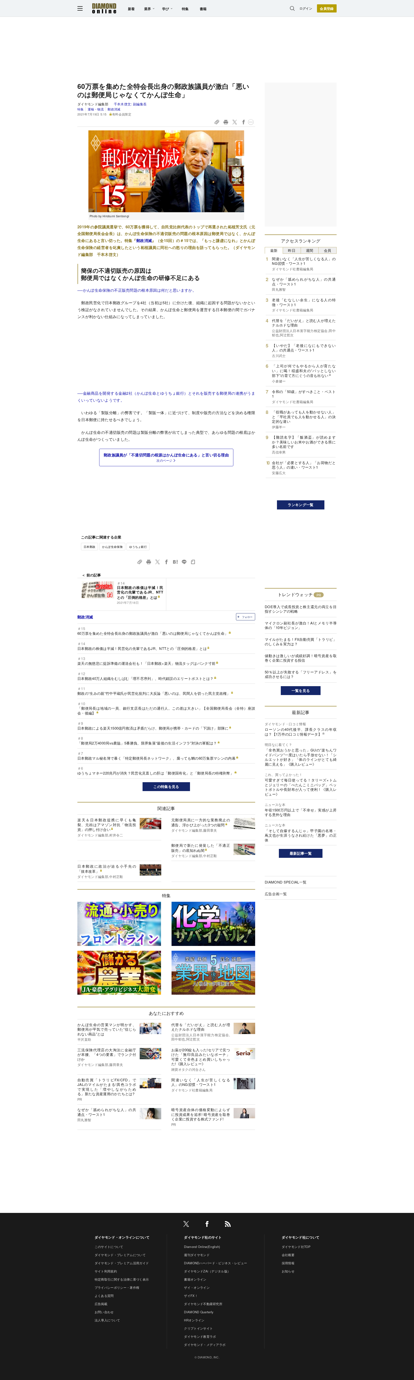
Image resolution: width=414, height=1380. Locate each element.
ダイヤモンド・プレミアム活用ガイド (122, 1263)
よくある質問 (104, 1295)
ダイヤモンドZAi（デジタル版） (207, 1271)
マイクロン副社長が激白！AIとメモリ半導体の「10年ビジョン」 (301, 625)
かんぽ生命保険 (112, 547)
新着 (131, 8)
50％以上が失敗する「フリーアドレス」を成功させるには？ (301, 674)
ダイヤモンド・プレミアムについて (120, 1255)
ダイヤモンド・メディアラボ (204, 1344)
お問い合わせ (104, 1312)
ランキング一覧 (300, 504)
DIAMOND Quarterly (198, 1312)
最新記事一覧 (301, 853)
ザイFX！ (191, 1295)
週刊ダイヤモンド (197, 1255)
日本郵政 (89, 547)
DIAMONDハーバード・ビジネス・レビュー (215, 1263)
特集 (185, 8)
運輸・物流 (96, 109)
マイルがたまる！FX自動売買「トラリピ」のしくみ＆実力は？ (301, 642)
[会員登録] (327, 8)
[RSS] (227, 1224)
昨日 (291, 250)
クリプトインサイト (198, 1328)
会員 (327, 250)
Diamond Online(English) (202, 1246)
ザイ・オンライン (197, 1287)
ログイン (305, 8)
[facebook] (207, 1224)
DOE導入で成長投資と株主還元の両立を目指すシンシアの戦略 (301, 609)
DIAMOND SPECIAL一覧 (285, 881)
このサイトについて (109, 1246)
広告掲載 (101, 1303)
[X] (186, 1224)
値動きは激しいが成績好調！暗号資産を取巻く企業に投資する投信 (301, 658)
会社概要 (288, 1255)
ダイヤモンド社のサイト (203, 1237)
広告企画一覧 (276, 893)
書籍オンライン (195, 1279)
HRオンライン (194, 1320)
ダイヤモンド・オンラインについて (122, 1237)
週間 (309, 250)
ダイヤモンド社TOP (296, 1246)
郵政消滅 (114, 109)
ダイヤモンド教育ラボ (200, 1336)
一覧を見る (301, 690)
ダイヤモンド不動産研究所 (203, 1303)
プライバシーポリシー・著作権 (117, 1287)
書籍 (203, 8)
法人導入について (107, 1320)
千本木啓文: (130, 104)
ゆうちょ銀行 (138, 547)
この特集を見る (166, 786)
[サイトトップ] (104, 8)
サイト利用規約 (106, 1271)
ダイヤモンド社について (301, 1237)
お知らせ (288, 1271)
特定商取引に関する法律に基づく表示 (122, 1279)
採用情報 (288, 1263)
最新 (274, 250)
